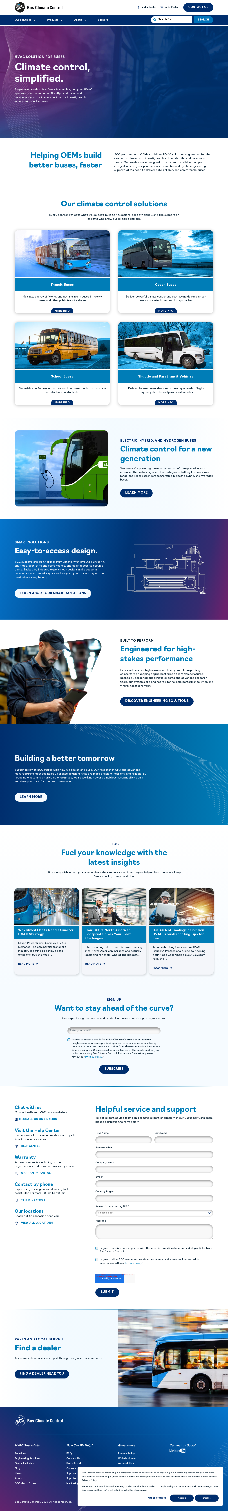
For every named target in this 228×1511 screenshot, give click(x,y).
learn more (139, 492)
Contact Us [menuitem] (73, 1458)
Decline (207, 1498)
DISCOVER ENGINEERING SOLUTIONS (157, 701)
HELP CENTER (30, 1146)
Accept (182, 1498)
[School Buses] (62, 363)
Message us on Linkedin (38, 1119)
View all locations (37, 1223)
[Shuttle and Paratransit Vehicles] (165, 363)
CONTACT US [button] (198, 7)
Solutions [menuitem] (20, 1453)
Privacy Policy (93, 1057)
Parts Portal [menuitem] (73, 1463)
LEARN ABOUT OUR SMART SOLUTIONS (55, 593)
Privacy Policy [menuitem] (126, 1453)
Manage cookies (157, 1498)
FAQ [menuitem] (69, 1453)
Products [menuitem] (52, 20)
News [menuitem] (18, 1473)
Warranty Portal (35, 1173)
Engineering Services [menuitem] (27, 1458)
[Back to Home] (33, 7)
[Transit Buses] (62, 271)
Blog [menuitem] (17, 1468)
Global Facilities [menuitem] (24, 1463)
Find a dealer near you (42, 1373)
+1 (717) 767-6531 (33, 1199)
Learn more (33, 797)
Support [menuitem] (71, 1473)
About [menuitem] (18, 1478)
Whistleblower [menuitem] (127, 1458)
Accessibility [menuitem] (126, 1463)
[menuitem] (25, 20)
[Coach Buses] (165, 271)
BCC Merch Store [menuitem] (25, 1483)
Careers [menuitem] (71, 1468)
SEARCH (203, 19)
